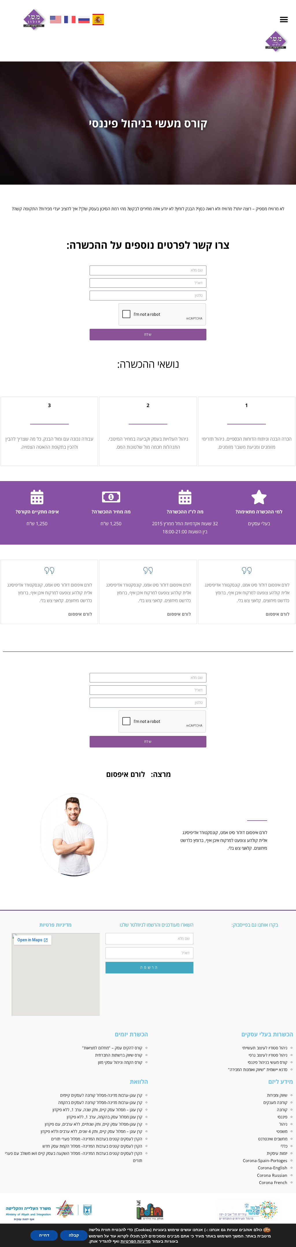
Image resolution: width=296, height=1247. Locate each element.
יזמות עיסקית (277, 1153)
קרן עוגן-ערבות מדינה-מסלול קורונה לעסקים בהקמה (100, 1102)
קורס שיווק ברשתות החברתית (118, 1055)
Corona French (273, 1182)
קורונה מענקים (275, 1102)
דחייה (44, 1235)
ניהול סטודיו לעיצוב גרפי (268, 1055)
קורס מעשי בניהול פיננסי (267, 1062)
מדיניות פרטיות (55, 924)
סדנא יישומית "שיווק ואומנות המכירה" (257, 1069)
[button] (283, 19)
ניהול (283, 1124)
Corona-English (272, 1167)
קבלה (74, 1235)
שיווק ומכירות (277, 1095)
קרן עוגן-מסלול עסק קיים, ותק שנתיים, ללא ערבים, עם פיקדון (93, 1124)
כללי (284, 1146)
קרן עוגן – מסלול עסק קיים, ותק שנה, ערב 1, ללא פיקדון (97, 1109)
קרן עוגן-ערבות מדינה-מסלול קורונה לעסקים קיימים (101, 1095)
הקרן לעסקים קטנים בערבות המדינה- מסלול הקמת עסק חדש (92, 1146)
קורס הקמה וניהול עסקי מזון (120, 1062)
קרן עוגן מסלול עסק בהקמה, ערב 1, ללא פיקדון (104, 1117)
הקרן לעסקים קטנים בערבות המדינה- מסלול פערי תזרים (96, 1139)
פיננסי (282, 1117)
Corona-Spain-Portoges (265, 1160)
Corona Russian (272, 1175)
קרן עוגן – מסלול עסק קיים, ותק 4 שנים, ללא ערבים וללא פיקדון (91, 1131)
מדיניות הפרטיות (136, 1241)
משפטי (281, 1131)
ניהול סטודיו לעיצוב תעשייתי (264, 1048)
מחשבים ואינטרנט (272, 1139)
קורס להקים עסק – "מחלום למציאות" (112, 1048)
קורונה (282, 1109)
